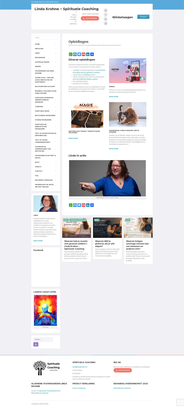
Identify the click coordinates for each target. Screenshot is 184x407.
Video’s (38, 167)
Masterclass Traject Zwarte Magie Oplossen (84, 131)
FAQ (36, 175)
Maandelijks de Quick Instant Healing (44, 186)
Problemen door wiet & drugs (45, 157)
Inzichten (39, 48)
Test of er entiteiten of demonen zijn (45, 134)
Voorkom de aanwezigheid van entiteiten (43, 149)
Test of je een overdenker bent (42, 141)
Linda (37, 53)
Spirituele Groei (42, 111)
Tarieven (39, 106)
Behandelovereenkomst (122, 388)
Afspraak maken (42, 62)
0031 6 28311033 (91, 18)
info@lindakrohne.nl (80, 367)
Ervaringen (40, 57)
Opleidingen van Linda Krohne (44, 72)
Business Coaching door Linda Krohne (45, 92)
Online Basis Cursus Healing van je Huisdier (124, 131)
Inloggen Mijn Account (45, 86)
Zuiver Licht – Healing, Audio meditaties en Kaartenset (44, 80)
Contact (39, 171)
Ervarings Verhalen (43, 180)
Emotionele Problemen (78, 220)
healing (86, 75)
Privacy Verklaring (79, 388)
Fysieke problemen (43, 120)
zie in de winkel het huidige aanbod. (85, 79)
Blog (65, 220)
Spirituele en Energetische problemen (41, 126)
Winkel (112, 86)
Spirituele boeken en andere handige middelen (44, 100)
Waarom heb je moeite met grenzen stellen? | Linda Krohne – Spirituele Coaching (76, 245)
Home (37, 44)
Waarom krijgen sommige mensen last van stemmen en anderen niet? (137, 245)
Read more (113, 96)
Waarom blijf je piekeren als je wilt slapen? (104, 243)
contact (83, 91)
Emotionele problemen (45, 115)
